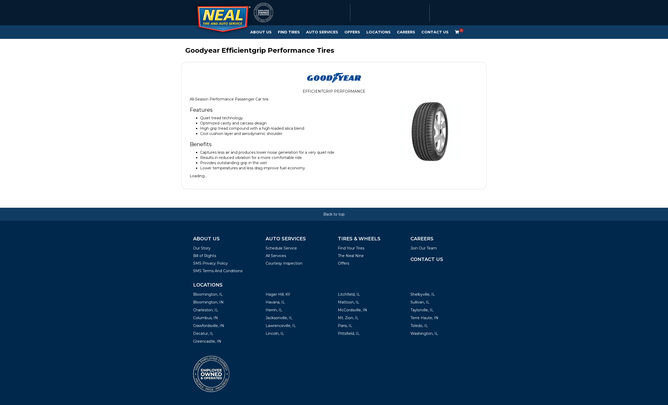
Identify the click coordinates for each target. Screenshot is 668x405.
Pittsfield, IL (349, 333)
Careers (406, 32)
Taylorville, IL (421, 310)
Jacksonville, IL (279, 317)
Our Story (202, 248)
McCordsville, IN (352, 310)
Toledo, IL (419, 325)
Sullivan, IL (420, 302)
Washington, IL (424, 333)
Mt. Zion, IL (348, 317)
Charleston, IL (205, 310)
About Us (261, 32)
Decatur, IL (203, 333)
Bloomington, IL (208, 294)
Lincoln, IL (275, 333)
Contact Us (435, 32)
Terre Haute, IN (424, 317)
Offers (352, 32)
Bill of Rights (204, 255)
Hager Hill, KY (278, 294)
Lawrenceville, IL (281, 325)
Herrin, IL (274, 310)
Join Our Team (423, 248)
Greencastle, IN (207, 341)
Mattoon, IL (348, 302)
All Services (276, 255)
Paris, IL (345, 325)
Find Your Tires (351, 248)
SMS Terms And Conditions (217, 271)
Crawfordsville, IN (208, 325)
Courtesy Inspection (284, 263)
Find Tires (289, 32)
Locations (378, 32)
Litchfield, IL (349, 294)
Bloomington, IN (208, 302)
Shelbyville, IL (422, 294)
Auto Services (322, 32)
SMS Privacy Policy (210, 263)
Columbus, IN (205, 317)
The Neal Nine (351, 255)
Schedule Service (281, 248)
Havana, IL (275, 302)
